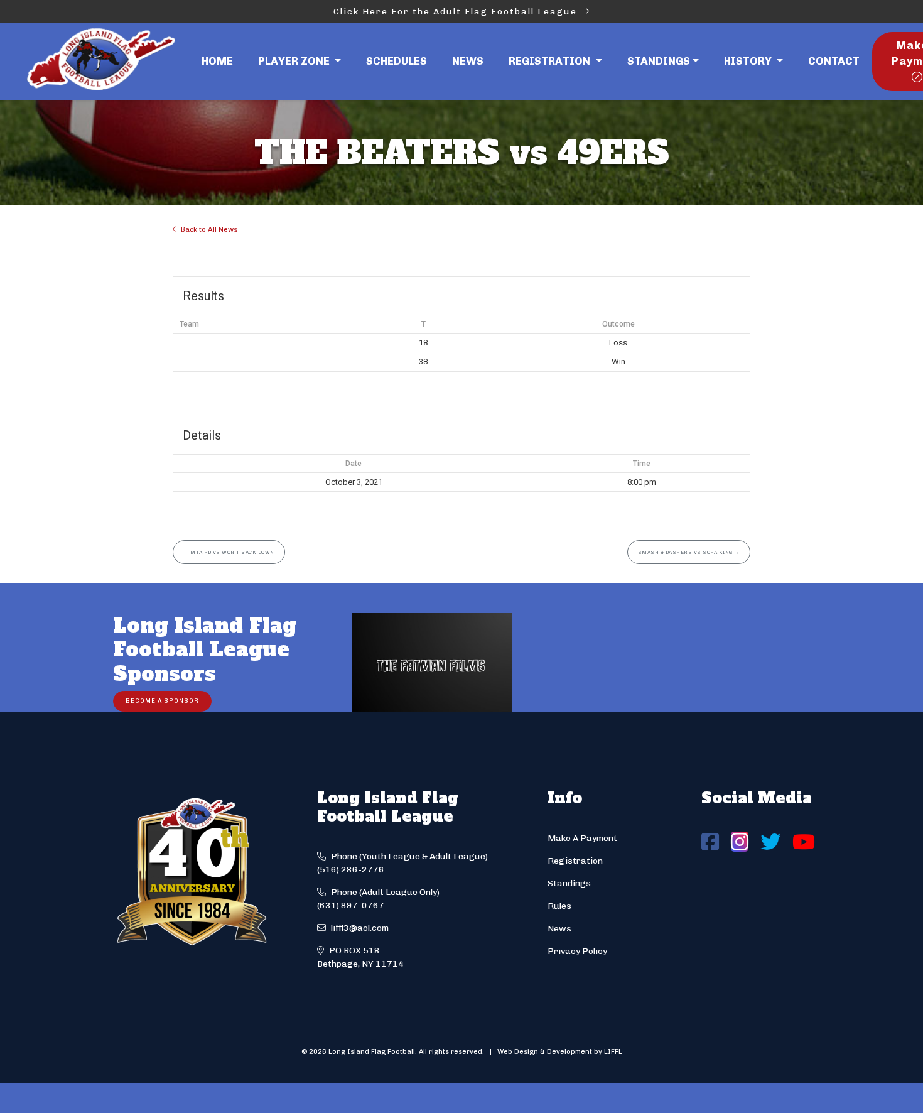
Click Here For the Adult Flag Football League (456, 11)
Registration (575, 860)
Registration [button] (551, 61)
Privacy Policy (577, 951)
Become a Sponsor (162, 700)
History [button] (749, 61)
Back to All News (208, 229)
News (467, 61)
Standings (658, 61)
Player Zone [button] (295, 61)
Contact (834, 61)
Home (217, 61)
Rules (559, 906)
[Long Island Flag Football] (100, 61)
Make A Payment (582, 838)
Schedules (396, 61)
